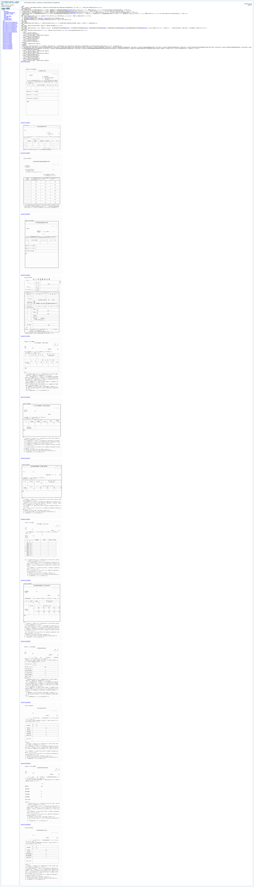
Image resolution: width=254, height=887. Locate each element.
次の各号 (43, 15)
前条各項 (30, 15)
